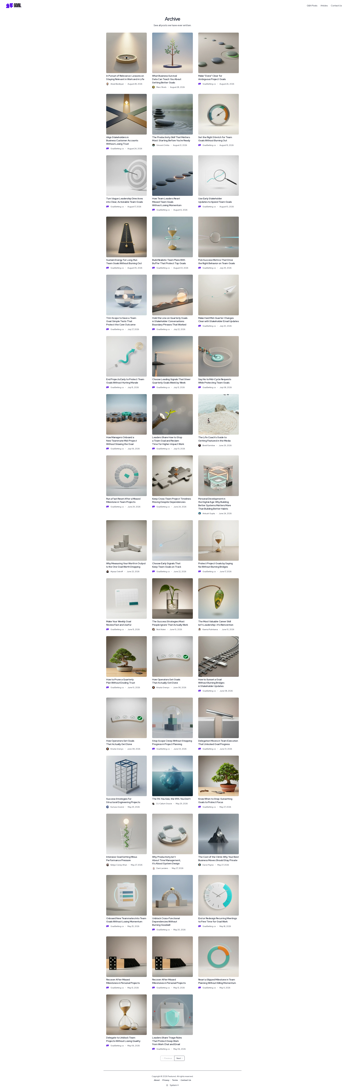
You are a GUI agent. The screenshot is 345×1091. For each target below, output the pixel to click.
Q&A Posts (312, 5)
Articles (324, 5)
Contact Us (336, 5)
